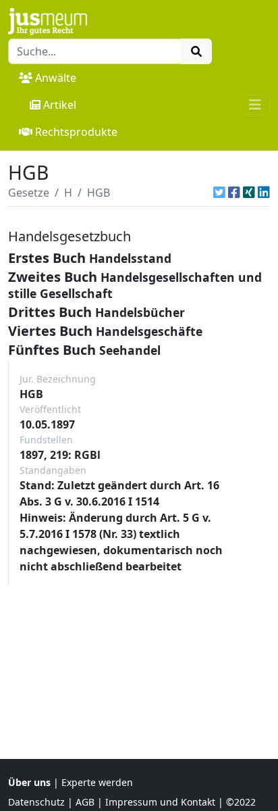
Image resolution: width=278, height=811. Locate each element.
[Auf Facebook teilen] (234, 193)
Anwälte (55, 77)
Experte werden (97, 782)
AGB (85, 801)
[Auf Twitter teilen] (219, 193)
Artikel (59, 104)
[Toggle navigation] (255, 105)
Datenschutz (36, 801)
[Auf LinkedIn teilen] (264, 193)
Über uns (29, 782)
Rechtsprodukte (76, 131)
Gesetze (28, 192)
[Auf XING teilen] (249, 193)
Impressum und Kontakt (160, 801)
